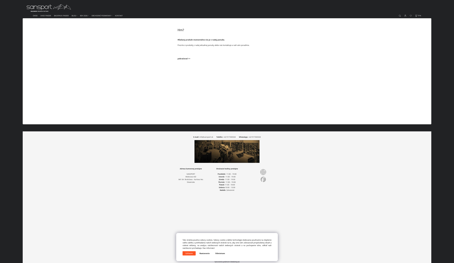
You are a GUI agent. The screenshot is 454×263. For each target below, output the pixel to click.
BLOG (74, 15)
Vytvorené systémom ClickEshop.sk (227, 262)
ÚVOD (35, 15)
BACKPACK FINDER (61, 15)
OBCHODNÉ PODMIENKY (101, 15)
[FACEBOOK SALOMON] (263, 179)
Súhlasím (189, 253)
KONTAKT (119, 15)
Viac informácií (209, 248)
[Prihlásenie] (405, 15)
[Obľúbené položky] (411, 15)
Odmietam (220, 253)
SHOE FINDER (45, 15)
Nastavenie (204, 253)
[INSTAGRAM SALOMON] (263, 172)
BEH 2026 (83, 15)
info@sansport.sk (206, 137)
